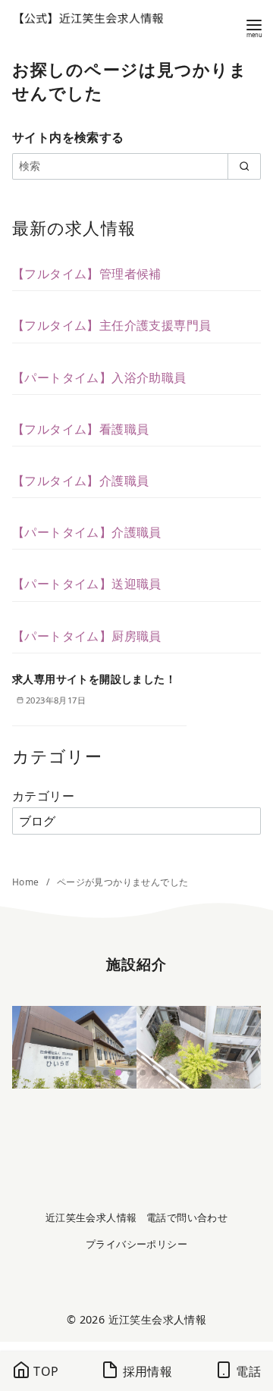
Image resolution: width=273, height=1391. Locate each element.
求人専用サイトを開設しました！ (94, 679)
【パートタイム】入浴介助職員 (99, 377)
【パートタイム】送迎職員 (87, 583)
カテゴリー (43, 796)
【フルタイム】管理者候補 (87, 273)
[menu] (254, 27)
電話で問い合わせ (187, 1217)
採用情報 (145, 1371)
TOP (44, 1371)
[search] (244, 166)
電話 (247, 1371)
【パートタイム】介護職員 (87, 532)
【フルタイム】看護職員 (80, 429)
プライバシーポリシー (136, 1244)
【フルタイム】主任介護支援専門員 (111, 325)
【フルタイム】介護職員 (80, 480)
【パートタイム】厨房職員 (87, 636)
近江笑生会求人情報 (91, 1217)
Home (27, 882)
